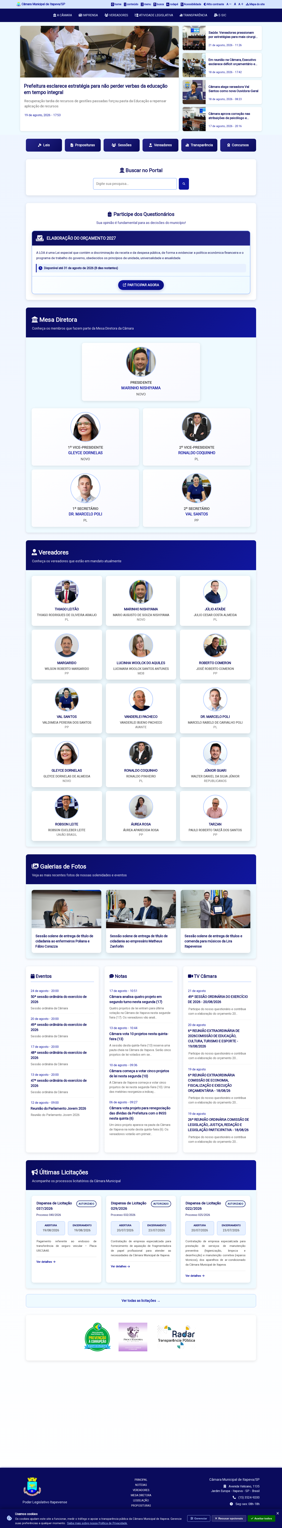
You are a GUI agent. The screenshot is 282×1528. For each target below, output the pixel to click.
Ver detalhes (44, 1262)
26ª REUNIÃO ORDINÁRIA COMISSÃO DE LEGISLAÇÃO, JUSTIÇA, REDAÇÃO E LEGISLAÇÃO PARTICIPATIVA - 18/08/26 (218, 1125)
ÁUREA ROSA (141, 824)
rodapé (173, 4)
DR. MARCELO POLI (85, 514)
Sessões (125, 145)
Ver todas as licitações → (141, 1300)
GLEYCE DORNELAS (85, 453)
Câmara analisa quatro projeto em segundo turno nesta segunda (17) (135, 999)
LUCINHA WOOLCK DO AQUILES (141, 663)
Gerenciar (200, 1518)
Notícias (141, 1485)
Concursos (240, 145)
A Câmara (64, 15)
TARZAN (215, 824)
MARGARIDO (66, 663)
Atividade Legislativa (155, 15)
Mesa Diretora (141, 1495)
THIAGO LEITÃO (67, 609)
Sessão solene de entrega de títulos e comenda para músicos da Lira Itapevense (213, 941)
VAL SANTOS (197, 514)
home (117, 4)
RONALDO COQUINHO (196, 453)
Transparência (194, 15)
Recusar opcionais (230, 1518)
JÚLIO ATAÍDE (215, 609)
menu (147, 4)
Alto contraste (215, 4)
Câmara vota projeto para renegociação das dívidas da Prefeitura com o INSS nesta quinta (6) (139, 1113)
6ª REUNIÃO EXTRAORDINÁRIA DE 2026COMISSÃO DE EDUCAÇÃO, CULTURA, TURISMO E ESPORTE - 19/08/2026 (214, 1038)
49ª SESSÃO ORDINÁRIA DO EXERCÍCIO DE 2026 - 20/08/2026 (218, 999)
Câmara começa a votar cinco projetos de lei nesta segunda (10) (139, 1073)
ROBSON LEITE (66, 824)
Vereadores (118, 15)
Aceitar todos (263, 1518)
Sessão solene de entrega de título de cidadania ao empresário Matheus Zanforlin (139, 941)
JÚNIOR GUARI (215, 770)
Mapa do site (257, 4)
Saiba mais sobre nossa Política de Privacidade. (97, 1523)
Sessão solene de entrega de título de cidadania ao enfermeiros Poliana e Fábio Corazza (64, 941)
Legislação (141, 1501)
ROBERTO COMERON (215, 663)
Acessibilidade (192, 4)
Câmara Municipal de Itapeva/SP (43, 4)
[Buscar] (184, 184)
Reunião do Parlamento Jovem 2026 (58, 1108)
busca (160, 4)
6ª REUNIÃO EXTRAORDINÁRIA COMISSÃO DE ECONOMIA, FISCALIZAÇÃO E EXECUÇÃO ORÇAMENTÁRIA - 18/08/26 (211, 1083)
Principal (141, 1480)
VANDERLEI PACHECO (140, 716)
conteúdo (132, 4)
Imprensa (90, 15)
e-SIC (222, 15)
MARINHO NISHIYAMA (141, 388)
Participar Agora (143, 285)
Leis (46, 145)
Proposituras (85, 145)
